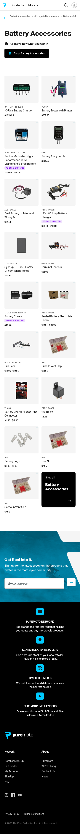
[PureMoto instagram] (7, 795)
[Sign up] (71, 582)
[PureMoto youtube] (21, 795)
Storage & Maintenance (46, 16)
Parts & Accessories (20, 16)
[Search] (66, 5)
